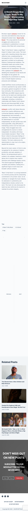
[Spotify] (2, 496)
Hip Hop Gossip (8, 501)
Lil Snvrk (4, 109)
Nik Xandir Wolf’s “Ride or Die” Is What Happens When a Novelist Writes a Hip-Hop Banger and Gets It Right (14, 431)
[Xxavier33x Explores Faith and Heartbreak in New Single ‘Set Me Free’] (14, 396)
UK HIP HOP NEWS (14, 504)
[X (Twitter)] (5, 496)
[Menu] (25, 2)
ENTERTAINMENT (19, 501)
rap (4, 230)
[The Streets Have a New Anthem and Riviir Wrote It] (14, 372)
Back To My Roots (8, 227)
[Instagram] (8, 496)
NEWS (18, 23)
